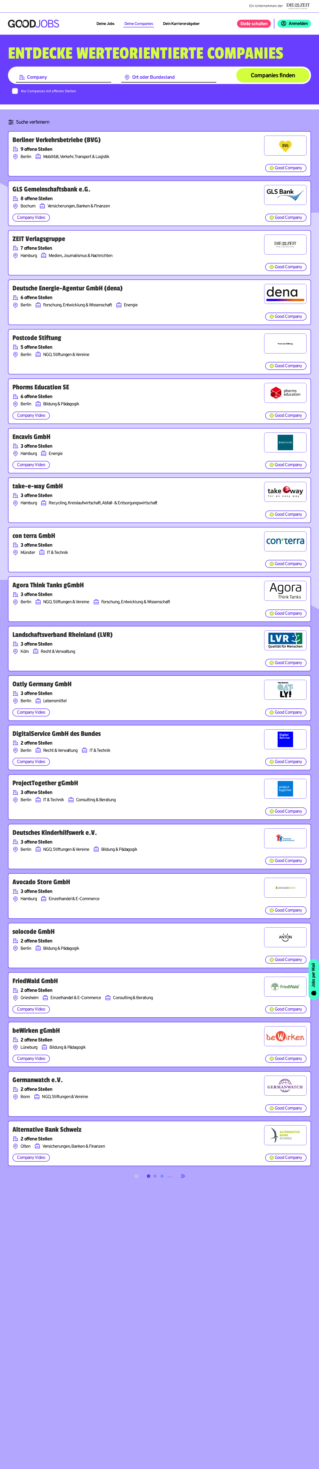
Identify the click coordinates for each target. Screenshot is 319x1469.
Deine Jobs (105, 23)
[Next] (183, 1176)
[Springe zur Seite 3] (161, 1176)
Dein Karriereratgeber (181, 23)
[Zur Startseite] (33, 24)
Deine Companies (138, 23)
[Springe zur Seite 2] (155, 1176)
